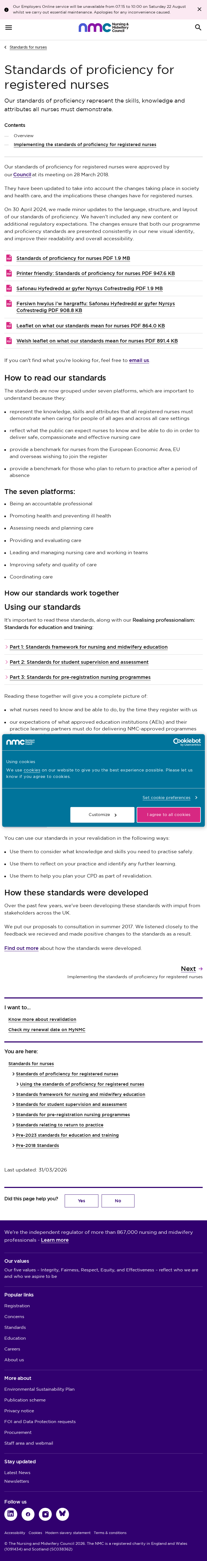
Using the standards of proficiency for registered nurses (82, 1084)
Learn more (55, 1240)
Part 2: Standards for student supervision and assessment (79, 662)
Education (15, 1338)
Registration (17, 1306)
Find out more (21, 948)
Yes (81, 1201)
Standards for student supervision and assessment (71, 1104)
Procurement (18, 1433)
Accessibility (14, 1533)
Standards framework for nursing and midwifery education (80, 1094)
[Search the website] (198, 27)
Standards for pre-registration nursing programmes (73, 1115)
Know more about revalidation (42, 1019)
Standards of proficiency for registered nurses (67, 1074)
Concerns (14, 1317)
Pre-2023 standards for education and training (67, 1135)
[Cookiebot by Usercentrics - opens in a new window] (177, 742)
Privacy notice (19, 1411)
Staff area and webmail (28, 1443)
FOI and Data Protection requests (40, 1422)
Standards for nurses (28, 47)
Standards (15, 1328)
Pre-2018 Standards (37, 1145)
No (118, 1201)
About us (14, 1360)
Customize (99, 815)
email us (139, 360)
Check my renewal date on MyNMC (46, 1029)
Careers (12, 1349)
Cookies (35, 1533)
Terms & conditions (110, 1533)
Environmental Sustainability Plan (39, 1389)
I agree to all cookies (168, 815)
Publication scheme (25, 1400)
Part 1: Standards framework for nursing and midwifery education (89, 647)
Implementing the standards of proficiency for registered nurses (85, 144)
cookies (32, 770)
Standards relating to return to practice (60, 1125)
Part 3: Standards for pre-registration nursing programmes (80, 677)
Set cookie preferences (166, 797)
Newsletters (16, 1481)
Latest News (17, 1473)
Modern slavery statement (68, 1533)
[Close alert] (199, 9)
